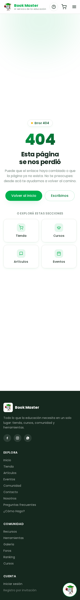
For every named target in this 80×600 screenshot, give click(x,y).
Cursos (8, 563)
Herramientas (13, 538)
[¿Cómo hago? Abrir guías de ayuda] (53, 7)
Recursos (10, 531)
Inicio (7, 460)
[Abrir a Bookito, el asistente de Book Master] (70, 590)
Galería (8, 544)
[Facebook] (7, 438)
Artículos (9, 473)
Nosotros (9, 498)
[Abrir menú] (74, 7)
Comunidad (12, 486)
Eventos (9, 479)
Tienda (8, 466)
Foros (7, 551)
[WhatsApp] (28, 438)
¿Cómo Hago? (14, 511)
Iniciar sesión (12, 584)
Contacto (10, 492)
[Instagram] (17, 438)
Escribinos (59, 195)
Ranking (9, 557)
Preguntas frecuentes (19, 505)
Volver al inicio (23, 195)
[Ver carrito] (64, 7)
